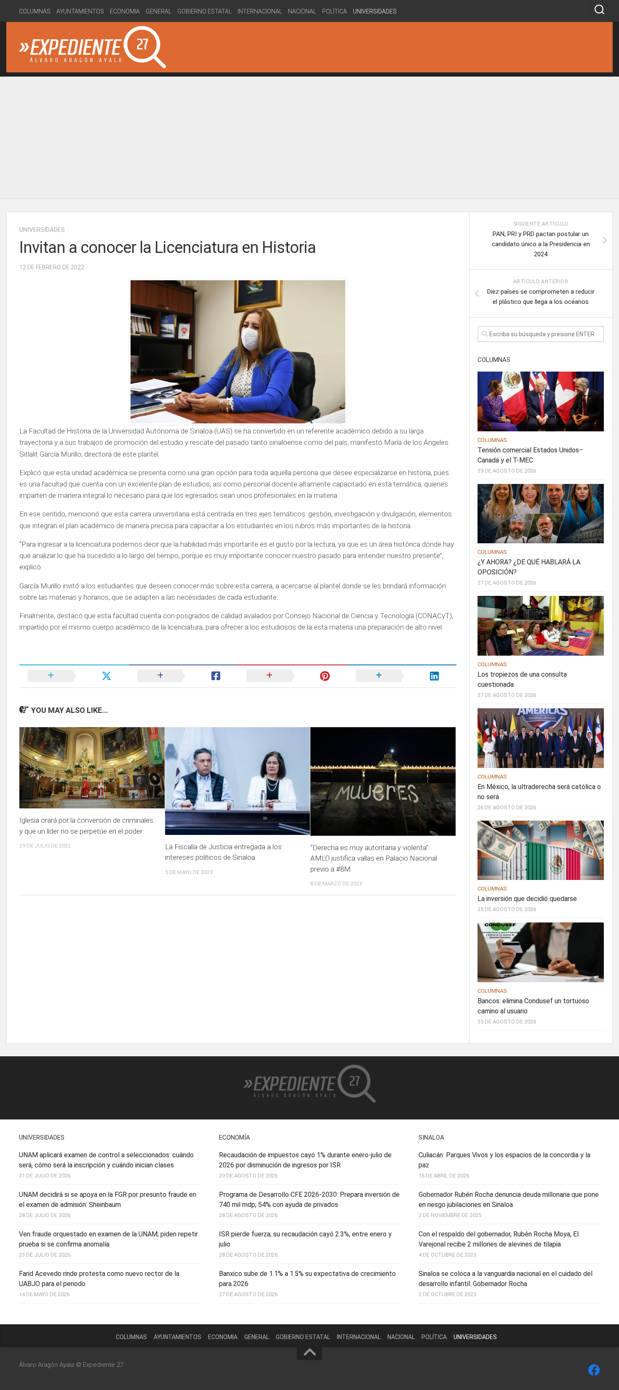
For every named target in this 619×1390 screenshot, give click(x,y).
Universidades (375, 11)
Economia (125, 11)
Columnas (35, 11)
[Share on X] (74, 675)
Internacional (259, 11)
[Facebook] (594, 1370)
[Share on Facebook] (183, 675)
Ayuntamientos (80, 11)
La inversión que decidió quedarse (527, 899)
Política (334, 11)
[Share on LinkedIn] (402, 675)
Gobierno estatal (204, 11)
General (158, 11)
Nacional (302, 11)
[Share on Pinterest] (292, 675)
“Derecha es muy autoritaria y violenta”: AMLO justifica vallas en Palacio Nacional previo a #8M (373, 858)
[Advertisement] (309, 135)
